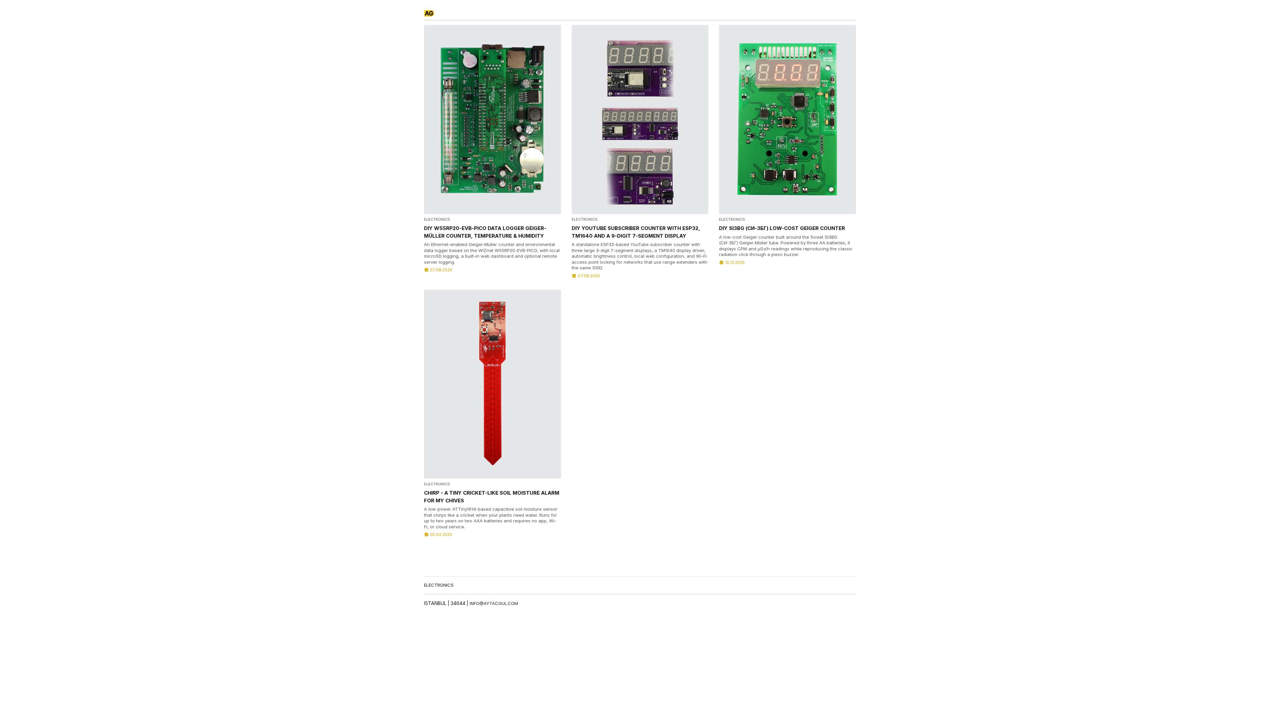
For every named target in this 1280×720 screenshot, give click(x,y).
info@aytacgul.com (494, 603)
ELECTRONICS (439, 585)
